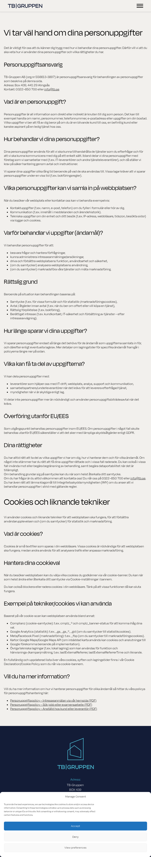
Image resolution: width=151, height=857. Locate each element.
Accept (75, 826)
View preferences (75, 848)
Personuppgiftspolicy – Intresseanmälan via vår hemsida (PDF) (53, 700)
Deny (75, 837)
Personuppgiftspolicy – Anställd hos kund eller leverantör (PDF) (53, 709)
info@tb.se (51, 89)
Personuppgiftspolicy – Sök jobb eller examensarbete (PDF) (51, 705)
